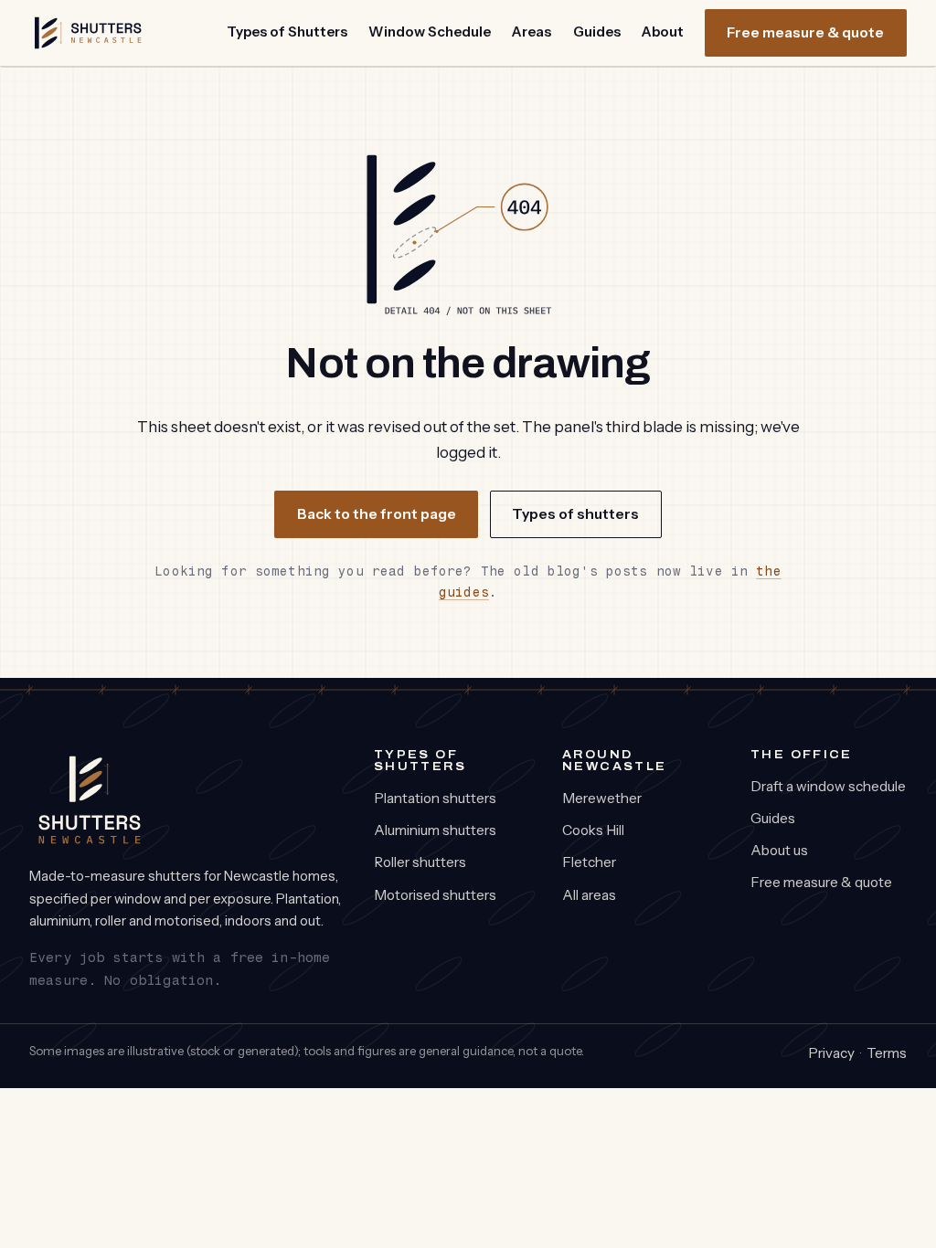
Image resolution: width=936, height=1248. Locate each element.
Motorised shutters (435, 895)
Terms (887, 1053)
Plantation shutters (435, 798)
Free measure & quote (805, 32)
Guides (597, 31)
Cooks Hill (593, 830)
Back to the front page (376, 514)
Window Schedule (429, 31)
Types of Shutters (287, 31)
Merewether (602, 798)
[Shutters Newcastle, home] (88, 33)
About (663, 31)
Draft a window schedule (828, 786)
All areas (589, 895)
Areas (531, 31)
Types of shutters (575, 514)
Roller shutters (420, 862)
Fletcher (589, 862)
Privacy (831, 1053)
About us (779, 850)
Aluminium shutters (435, 830)
